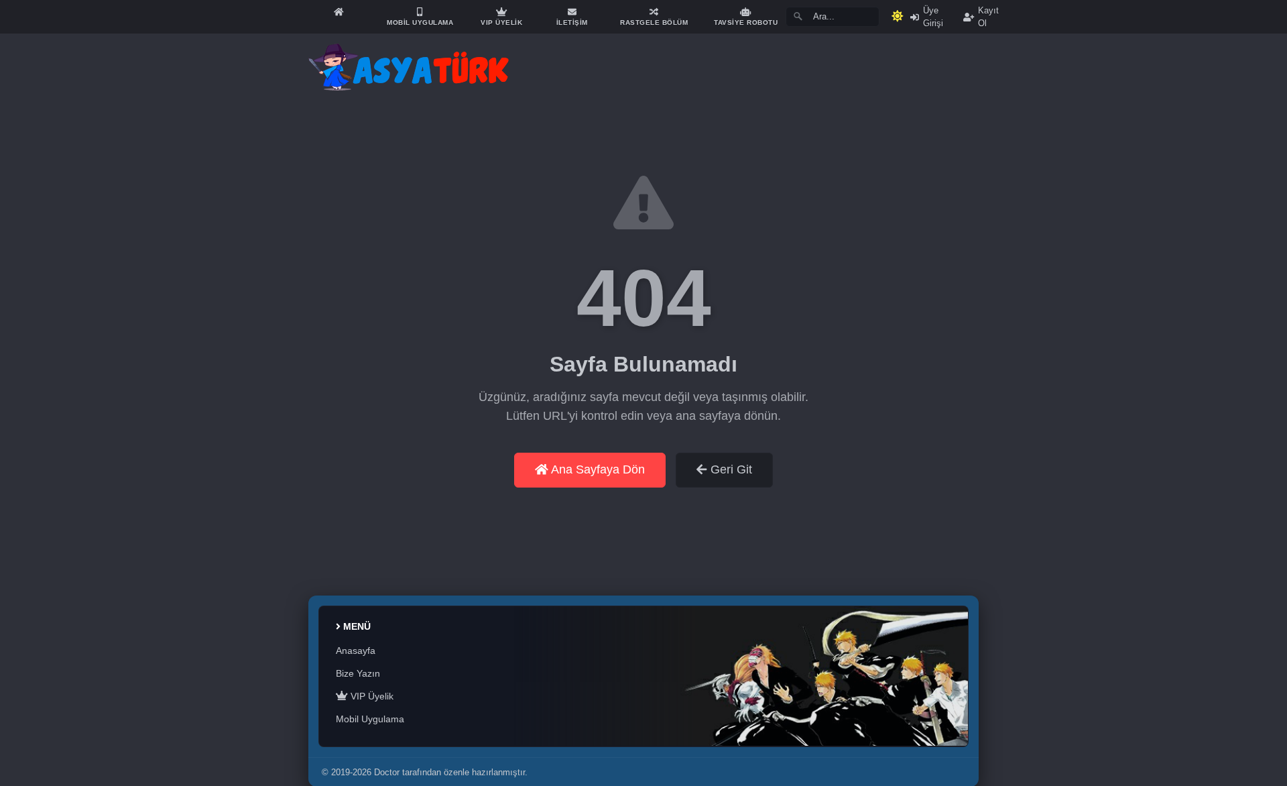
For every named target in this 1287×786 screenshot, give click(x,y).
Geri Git (729, 469)
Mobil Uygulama (370, 719)
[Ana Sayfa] (338, 11)
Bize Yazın (358, 673)
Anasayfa (355, 650)
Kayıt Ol (988, 16)
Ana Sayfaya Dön (596, 469)
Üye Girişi (933, 16)
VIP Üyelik (370, 696)
